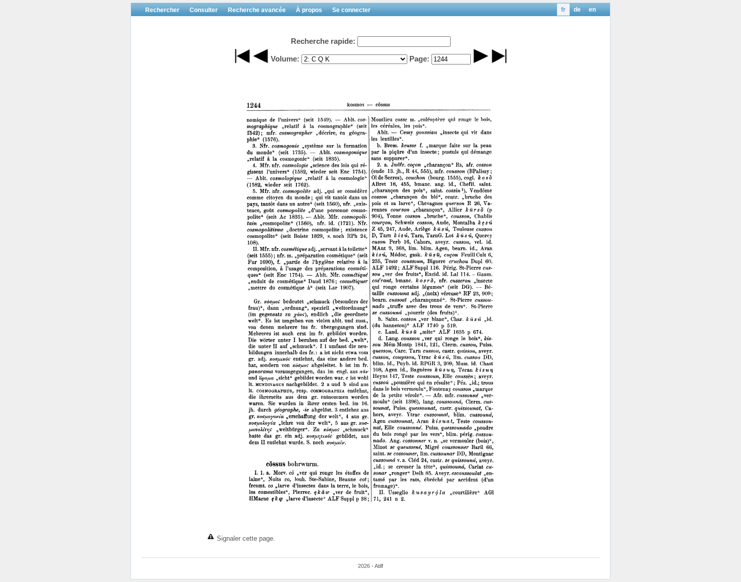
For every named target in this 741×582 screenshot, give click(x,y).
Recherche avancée (257, 10)
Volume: (285, 58)
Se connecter (351, 10)
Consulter (204, 10)
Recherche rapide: (323, 41)
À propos (309, 10)
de (577, 9)
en (592, 9)
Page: (419, 58)
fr (563, 9)
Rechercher (162, 10)
